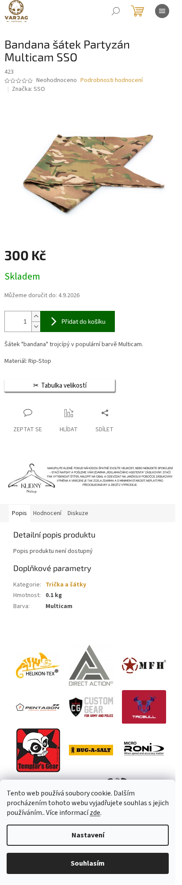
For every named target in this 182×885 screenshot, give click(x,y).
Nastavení (88, 835)
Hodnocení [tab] (47, 513)
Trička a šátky (66, 584)
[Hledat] (116, 11)
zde (95, 813)
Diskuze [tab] (78, 513)
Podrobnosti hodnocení (111, 80)
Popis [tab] (19, 513)
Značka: (28, 89)
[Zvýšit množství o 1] (35, 316)
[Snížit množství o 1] (35, 326)
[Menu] (162, 11)
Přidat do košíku (83, 321)
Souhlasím (88, 863)
